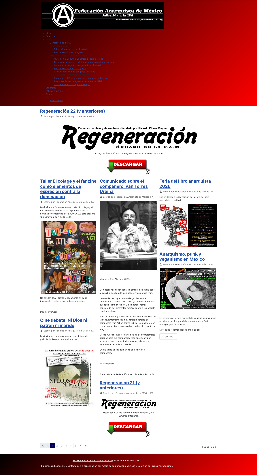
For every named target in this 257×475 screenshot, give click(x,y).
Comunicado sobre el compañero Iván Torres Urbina (124, 186)
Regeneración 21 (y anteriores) (120, 385)
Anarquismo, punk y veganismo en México (182, 256)
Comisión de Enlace (125, 466)
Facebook (59, 466)
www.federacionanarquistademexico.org (93, 460)
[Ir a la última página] (85, 445)
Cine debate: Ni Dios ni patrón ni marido (63, 323)
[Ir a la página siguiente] (80, 445)
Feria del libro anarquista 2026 (185, 183)
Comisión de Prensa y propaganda (155, 466)
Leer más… (169, 336)
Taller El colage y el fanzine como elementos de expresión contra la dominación (68, 188)
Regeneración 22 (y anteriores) (72, 111)
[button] (51, 39)
